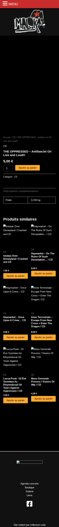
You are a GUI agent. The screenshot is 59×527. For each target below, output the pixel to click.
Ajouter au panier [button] (16, 276)
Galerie (29, 491)
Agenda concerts (29, 483)
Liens (29, 495)
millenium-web (38, 525)
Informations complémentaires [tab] (20, 191)
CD (13, 137)
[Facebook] (29, 504)
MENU (13, 4)
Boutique (29, 487)
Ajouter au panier (28, 167)
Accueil (6, 137)
